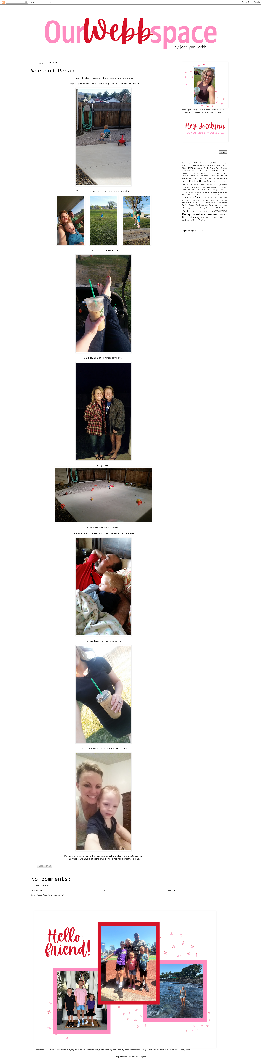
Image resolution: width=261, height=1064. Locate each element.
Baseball (219, 165)
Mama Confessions (189, 192)
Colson (214, 170)
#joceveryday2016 (190, 163)
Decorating (222, 173)
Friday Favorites (200, 181)
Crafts (184, 173)
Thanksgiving (188, 208)
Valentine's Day (198, 211)
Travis (224, 208)
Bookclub (200, 168)
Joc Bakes (207, 187)
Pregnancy (195, 200)
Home (103, 891)
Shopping (186, 202)
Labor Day (223, 187)
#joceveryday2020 (208, 163)
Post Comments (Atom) (53, 895)
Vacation (187, 211)
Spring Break (194, 205)
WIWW (215, 218)
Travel (218, 207)
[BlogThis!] (41, 866)
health (209, 184)
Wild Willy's (205, 217)
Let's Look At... (189, 189)
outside (224, 195)
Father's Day (214, 178)
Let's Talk (201, 190)
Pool (220, 197)
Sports (224, 203)
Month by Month (211, 192)
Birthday (191, 168)
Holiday (217, 184)
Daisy (198, 173)
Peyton (199, 197)
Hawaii (203, 185)
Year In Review (199, 220)
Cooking (223, 171)
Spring (185, 205)
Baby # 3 (211, 165)
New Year (205, 195)
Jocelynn (215, 187)
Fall (225, 176)
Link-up (223, 189)
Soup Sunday (216, 202)
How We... (186, 187)
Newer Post (37, 891)
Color (207, 171)
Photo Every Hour (211, 198)
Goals (188, 185)
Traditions (210, 208)
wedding (209, 211)
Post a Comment (42, 885)
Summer (213, 205)
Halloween (195, 185)
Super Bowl (222, 205)
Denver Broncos (196, 176)
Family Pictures (195, 178)
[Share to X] (44, 866)
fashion (205, 178)
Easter (206, 176)
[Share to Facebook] (47, 866)
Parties (185, 197)
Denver (185, 176)
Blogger (142, 1057)
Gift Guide (218, 182)
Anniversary (201, 165)
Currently (191, 173)
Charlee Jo (188, 170)
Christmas (200, 171)
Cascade (224, 168)
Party (191, 197)
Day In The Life (208, 173)
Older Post (170, 891)
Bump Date (215, 168)
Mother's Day (194, 195)
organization (216, 195)
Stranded (204, 205)
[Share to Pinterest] (50, 866)
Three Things (200, 208)
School (224, 200)
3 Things (223, 163)
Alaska (184, 165)
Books (206, 168)
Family (185, 178)
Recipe (205, 200)
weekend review (205, 214)
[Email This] (38, 866)
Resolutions (215, 200)
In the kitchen (196, 187)
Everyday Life (216, 176)
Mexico (199, 192)
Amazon (192, 165)
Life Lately (211, 189)
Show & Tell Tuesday (201, 202)
